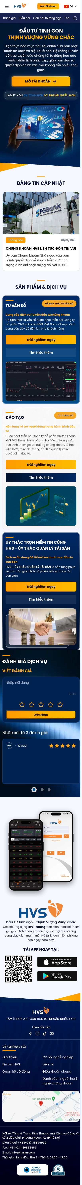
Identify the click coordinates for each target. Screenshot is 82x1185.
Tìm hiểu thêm (41, 352)
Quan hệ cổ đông (16, 1071)
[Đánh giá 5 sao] (60, 704)
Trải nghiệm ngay (41, 339)
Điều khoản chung (57, 1071)
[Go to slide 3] (49, 789)
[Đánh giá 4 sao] (50, 704)
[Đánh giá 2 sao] (31, 704)
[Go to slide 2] (42, 789)
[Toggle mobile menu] (6, 6)
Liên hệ (48, 1064)
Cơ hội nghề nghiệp (58, 1057)
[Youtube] (52, 1033)
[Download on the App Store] (57, 962)
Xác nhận (41, 715)
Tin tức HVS (11, 1064)
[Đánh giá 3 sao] (41, 704)
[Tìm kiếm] (75, 18)
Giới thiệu (9, 1057)
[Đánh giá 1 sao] (22, 704)
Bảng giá (9, 18)
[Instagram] (37, 1033)
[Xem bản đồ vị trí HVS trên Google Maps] (41, 1106)
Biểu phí (24, 18)
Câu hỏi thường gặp (47, 18)
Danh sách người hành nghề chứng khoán (60, 1081)
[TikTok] (45, 1033)
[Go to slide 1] (34, 789)
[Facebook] (30, 1033)
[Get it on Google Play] (57, 976)
